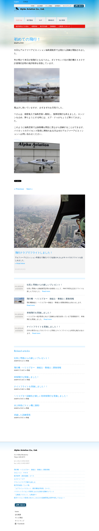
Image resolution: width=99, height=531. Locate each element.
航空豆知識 (43, 26)
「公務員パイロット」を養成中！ (25, 495)
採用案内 (57, 6)
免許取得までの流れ (22, 26)
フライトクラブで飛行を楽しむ (25, 482)
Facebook (20, 524)
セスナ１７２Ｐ (19, 479)
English (16, 2)
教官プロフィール (40, 29)
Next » (29, 189)
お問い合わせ (79, 6)
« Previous (19, 189)
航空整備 (30, 20)
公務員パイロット (64, 26)
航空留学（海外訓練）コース (24, 476)
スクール (19, 20)
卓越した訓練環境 (22, 415)
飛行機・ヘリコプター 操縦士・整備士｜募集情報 (50, 299)
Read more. (46, 291)
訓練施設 (53, 26)
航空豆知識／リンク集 (21, 485)
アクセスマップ (65, 29)
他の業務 (62, 20)
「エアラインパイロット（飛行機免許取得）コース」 (32, 488)
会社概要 (40, 6)
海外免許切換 (52, 29)
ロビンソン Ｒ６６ (21, 473)
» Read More (20, 263)
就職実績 (34, 26)
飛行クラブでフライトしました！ (33, 252)
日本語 (25, 2)
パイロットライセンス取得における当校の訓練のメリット (34, 491)
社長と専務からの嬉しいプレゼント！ (44, 285)
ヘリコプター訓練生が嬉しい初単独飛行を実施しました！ (41, 396)
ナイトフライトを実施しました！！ (43, 327)
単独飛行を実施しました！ (39, 313)
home (17, 511)
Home (32, 6)
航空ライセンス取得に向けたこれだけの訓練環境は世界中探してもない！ (39, 498)
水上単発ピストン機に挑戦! (26, 405)
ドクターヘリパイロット (23, 29)
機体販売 (51, 20)
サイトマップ (67, 6)
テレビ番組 (48, 6)
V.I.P (40, 20)
